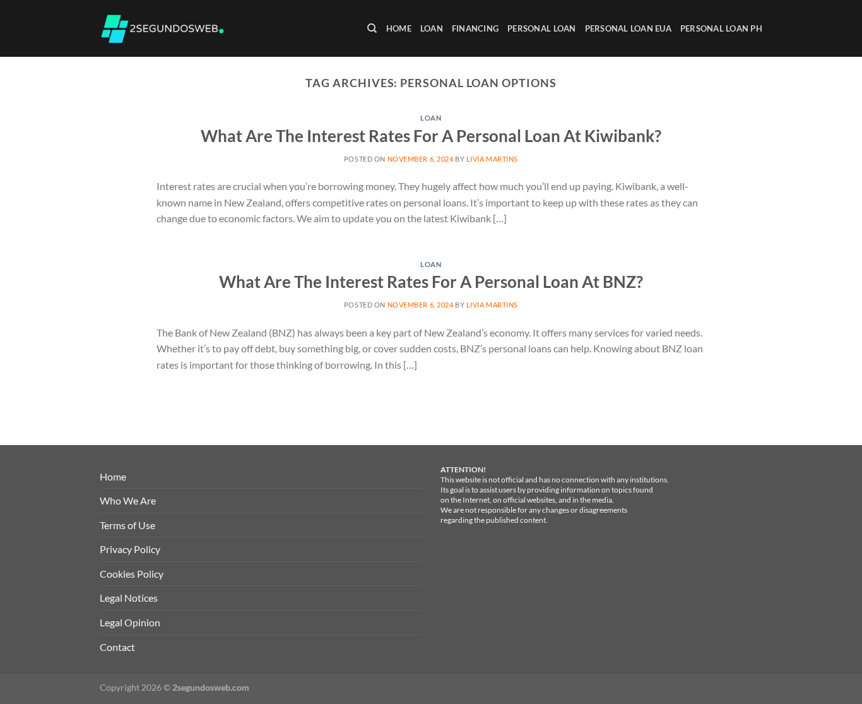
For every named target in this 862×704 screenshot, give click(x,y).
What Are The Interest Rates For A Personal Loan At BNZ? (431, 281)
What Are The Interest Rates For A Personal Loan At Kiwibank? (431, 135)
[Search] (372, 28)
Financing (475, 28)
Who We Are (128, 500)
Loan (431, 28)
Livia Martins (492, 159)
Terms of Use (127, 525)
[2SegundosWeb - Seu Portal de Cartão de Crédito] (163, 28)
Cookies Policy (131, 574)
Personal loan (541, 28)
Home (398, 28)
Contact (117, 647)
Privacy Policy (130, 549)
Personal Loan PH (721, 28)
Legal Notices (129, 598)
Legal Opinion (130, 622)
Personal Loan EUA (628, 28)
